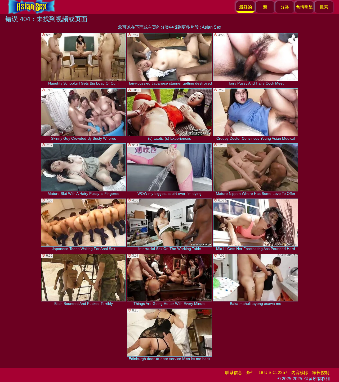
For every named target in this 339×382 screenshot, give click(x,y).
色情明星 (304, 7)
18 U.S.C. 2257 (272, 372)
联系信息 (233, 372)
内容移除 (299, 372)
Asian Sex (211, 27)
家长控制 (320, 372)
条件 (250, 372)
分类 (284, 7)
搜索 (324, 7)
